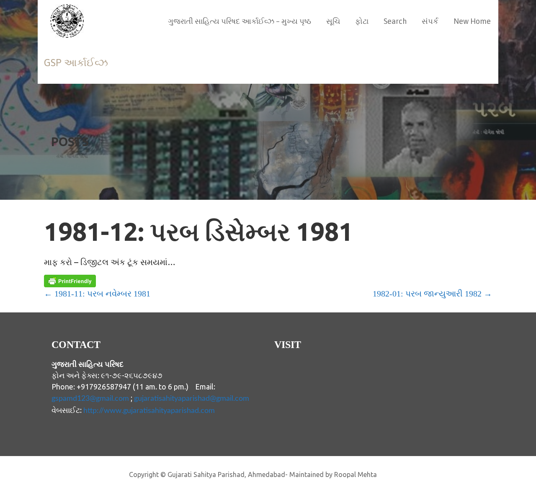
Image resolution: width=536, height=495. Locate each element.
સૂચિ (333, 21)
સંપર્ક (430, 21)
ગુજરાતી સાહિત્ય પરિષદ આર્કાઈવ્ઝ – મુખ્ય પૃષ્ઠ (239, 21)
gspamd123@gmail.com (90, 398)
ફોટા (361, 21)
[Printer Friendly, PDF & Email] (70, 281)
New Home (472, 21)
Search (395, 21)
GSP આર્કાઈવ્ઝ (76, 62)
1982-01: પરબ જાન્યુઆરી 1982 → (432, 293)
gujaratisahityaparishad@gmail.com (191, 398)
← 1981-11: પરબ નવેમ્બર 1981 (97, 293)
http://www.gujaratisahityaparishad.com (149, 411)
